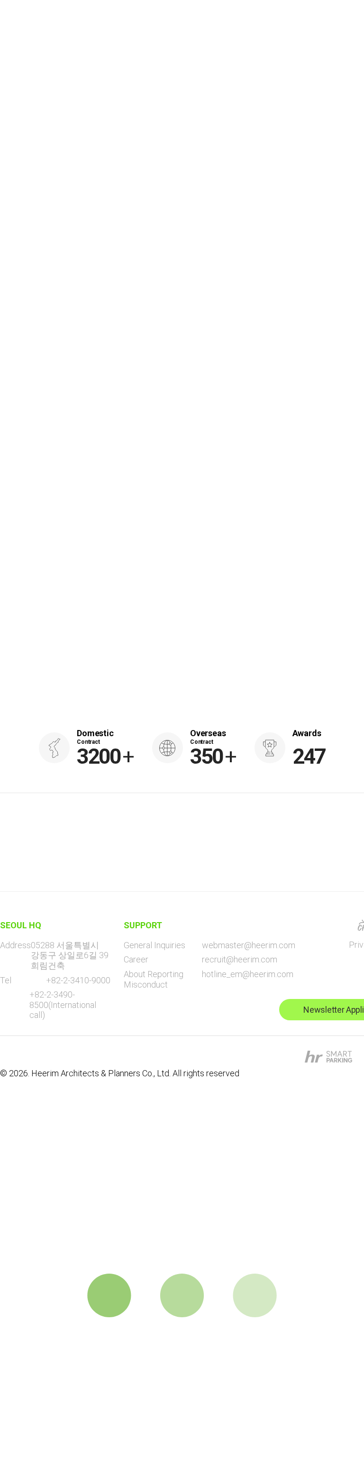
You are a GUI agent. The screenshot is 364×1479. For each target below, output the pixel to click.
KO (314, 33)
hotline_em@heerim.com (247, 974)
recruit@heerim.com (239, 959)
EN (286, 33)
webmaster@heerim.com (248, 945)
